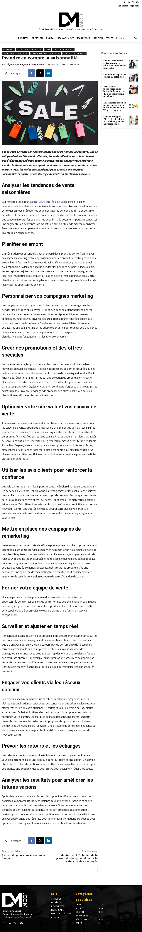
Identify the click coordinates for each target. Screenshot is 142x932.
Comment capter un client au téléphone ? (114, 77)
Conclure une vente (63, 50)
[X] (133, 3)
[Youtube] (137, 3)
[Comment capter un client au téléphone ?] (133, 77)
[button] (136, 38)
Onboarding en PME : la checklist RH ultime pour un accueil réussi (114, 120)
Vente (47, 50)
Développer (8, 50)
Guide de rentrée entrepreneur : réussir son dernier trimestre (114, 64)
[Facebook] (125, 3)
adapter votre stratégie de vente (48, 201)
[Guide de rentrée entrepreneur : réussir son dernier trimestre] (133, 64)
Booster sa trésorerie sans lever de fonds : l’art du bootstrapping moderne (115, 91)
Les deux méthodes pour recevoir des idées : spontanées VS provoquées (114, 106)
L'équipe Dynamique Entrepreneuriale (25, 64)
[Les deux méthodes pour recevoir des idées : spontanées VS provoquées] (133, 106)
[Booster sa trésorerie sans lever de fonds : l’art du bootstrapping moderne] (133, 89)
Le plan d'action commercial (45, 53)
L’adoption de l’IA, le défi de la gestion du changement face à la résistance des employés (76, 858)
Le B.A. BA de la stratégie (29, 50)
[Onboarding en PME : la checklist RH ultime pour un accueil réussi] (133, 120)
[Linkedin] (129, 3)
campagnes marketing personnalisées (28, 305)
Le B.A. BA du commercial (15, 53)
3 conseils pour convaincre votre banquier (24, 857)
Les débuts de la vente (74, 53)
